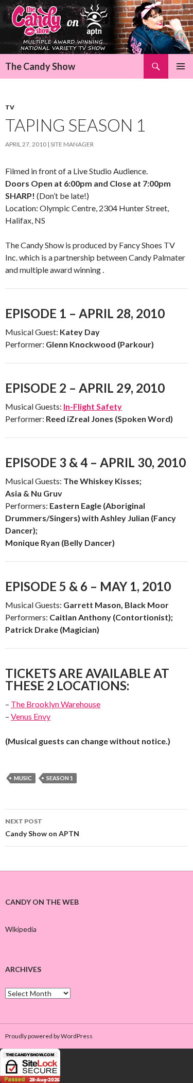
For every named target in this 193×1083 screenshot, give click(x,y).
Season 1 (59, 778)
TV (9, 107)
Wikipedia (21, 929)
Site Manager (72, 144)
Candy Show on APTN (42, 827)
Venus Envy (30, 716)
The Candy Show (40, 66)
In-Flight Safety (92, 406)
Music (23, 778)
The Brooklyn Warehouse (55, 704)
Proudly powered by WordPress (49, 1036)
